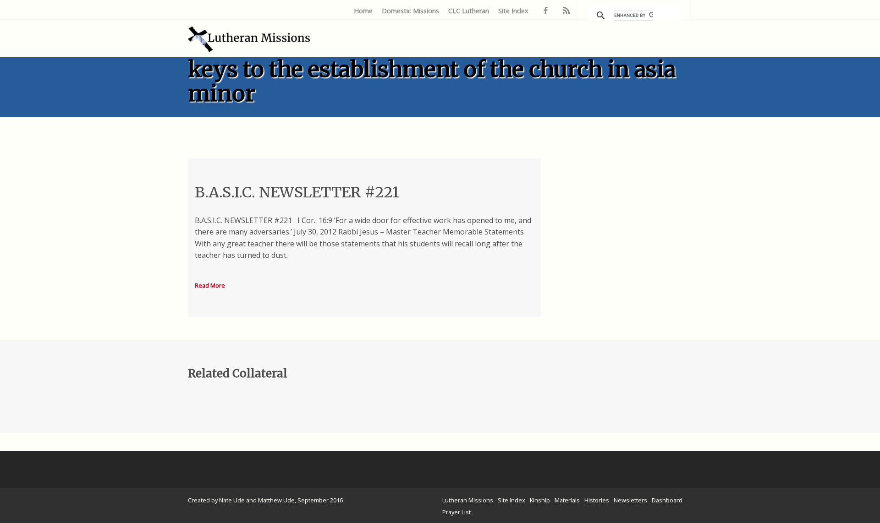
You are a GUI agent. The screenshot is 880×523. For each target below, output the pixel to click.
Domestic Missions (410, 10)
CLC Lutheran (468, 10)
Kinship (540, 500)
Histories (596, 500)
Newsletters (630, 500)
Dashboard (667, 500)
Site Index (513, 10)
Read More (210, 285)
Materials (567, 500)
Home (363, 10)
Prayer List (456, 512)
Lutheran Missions (467, 500)
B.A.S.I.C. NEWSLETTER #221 (297, 192)
